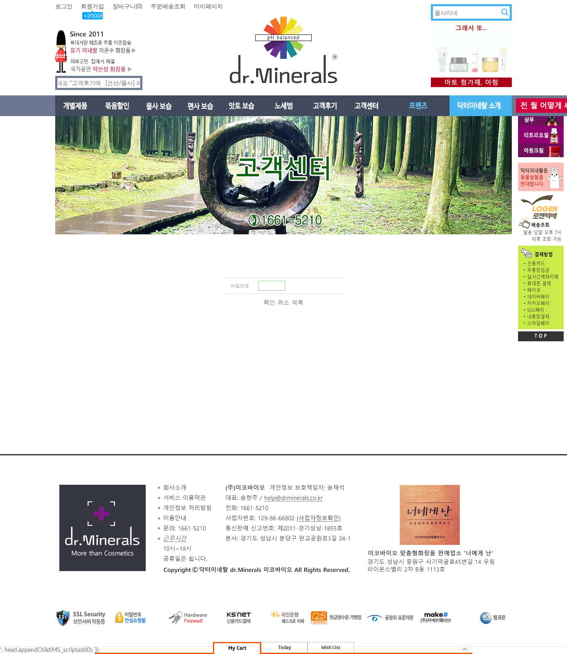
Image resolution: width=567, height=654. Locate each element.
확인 (269, 303)
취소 (283, 303)
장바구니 (127, 7)
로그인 (64, 7)
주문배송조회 (168, 7)
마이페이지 (208, 7)
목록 (297, 303)
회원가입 (92, 7)
